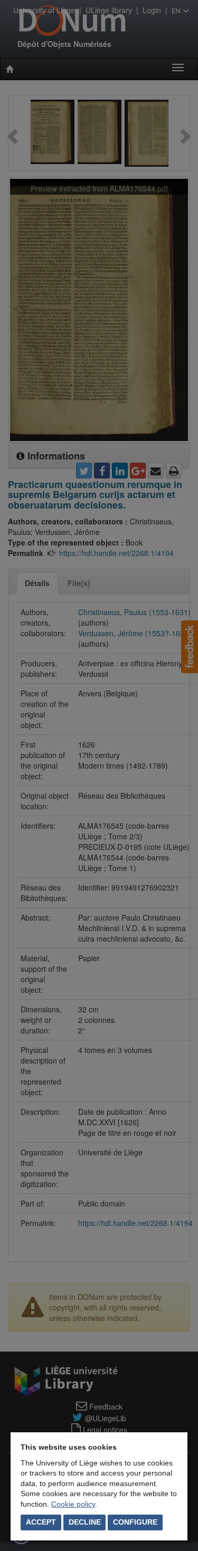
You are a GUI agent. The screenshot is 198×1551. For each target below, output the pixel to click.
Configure (135, 1522)
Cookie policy (73, 1504)
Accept (41, 1522)
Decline (85, 1522)
